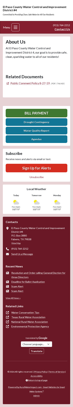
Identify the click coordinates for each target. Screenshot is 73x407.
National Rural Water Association (29, 321)
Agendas (36, 139)
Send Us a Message (22, 254)
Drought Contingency (36, 122)
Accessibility (37, 376)
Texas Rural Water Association (28, 317)
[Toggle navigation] (15, 27)
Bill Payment (37, 113)
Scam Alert (17, 286)
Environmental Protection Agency (30, 326)
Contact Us (62, 29)
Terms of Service (57, 371)
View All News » (13, 298)
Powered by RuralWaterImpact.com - (36, 389)
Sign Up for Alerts (36, 168)
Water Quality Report (36, 130)
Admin (36, 395)
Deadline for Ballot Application (28, 281)
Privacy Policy (40, 371)
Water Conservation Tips (25, 312)
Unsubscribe (37, 177)
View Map (16, 243)
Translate (36, 351)
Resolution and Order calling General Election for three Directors (38, 275)
